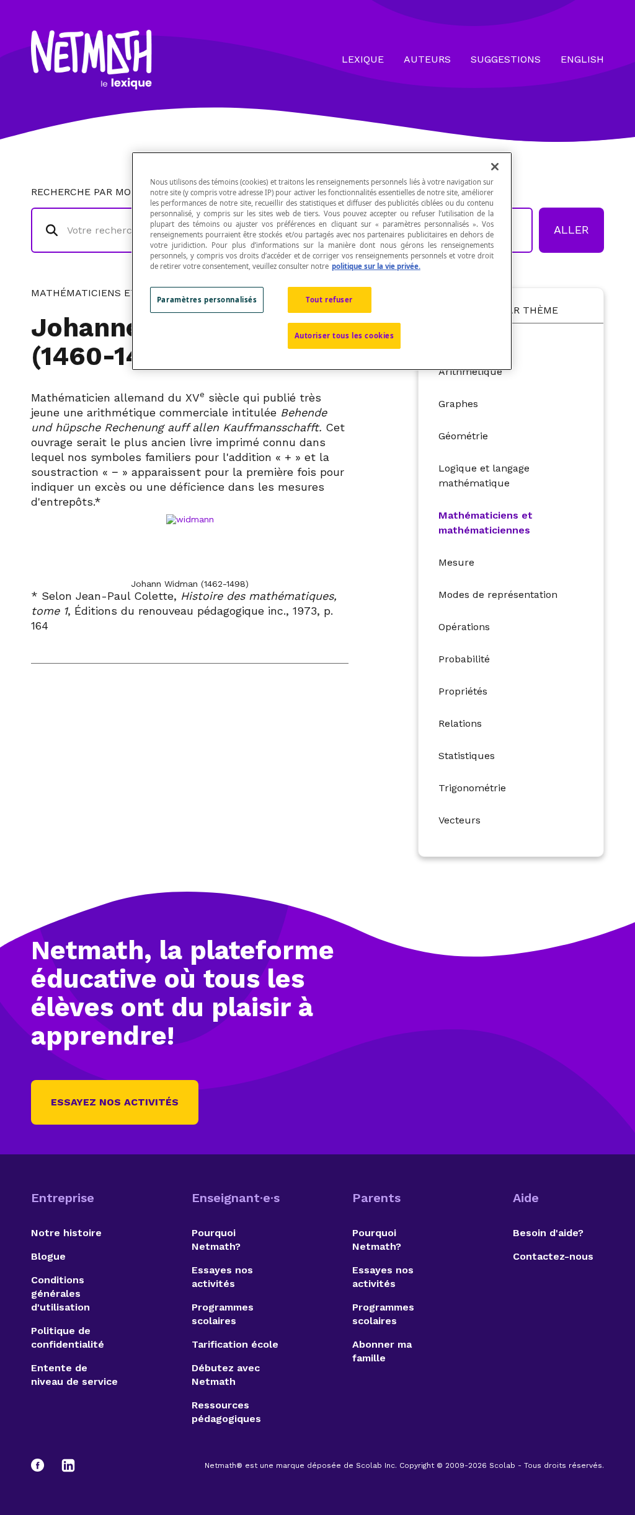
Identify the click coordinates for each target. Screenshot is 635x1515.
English (582, 59)
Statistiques (466, 756)
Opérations (464, 627)
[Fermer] (494, 166)
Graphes (458, 404)
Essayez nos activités (115, 1102)
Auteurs (427, 59)
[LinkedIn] (68, 1465)
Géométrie (463, 436)
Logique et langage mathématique (484, 475)
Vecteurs (459, 820)
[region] (321, 261)
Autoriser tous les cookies (344, 335)
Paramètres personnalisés (207, 299)
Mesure (456, 562)
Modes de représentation (497, 594)
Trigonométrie (472, 788)
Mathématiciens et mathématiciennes (485, 522)
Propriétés (462, 691)
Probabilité (464, 659)
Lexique (363, 59)
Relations (460, 723)
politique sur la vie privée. (376, 266)
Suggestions (506, 59)
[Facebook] (43, 1465)
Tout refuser (329, 299)
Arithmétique (470, 371)
